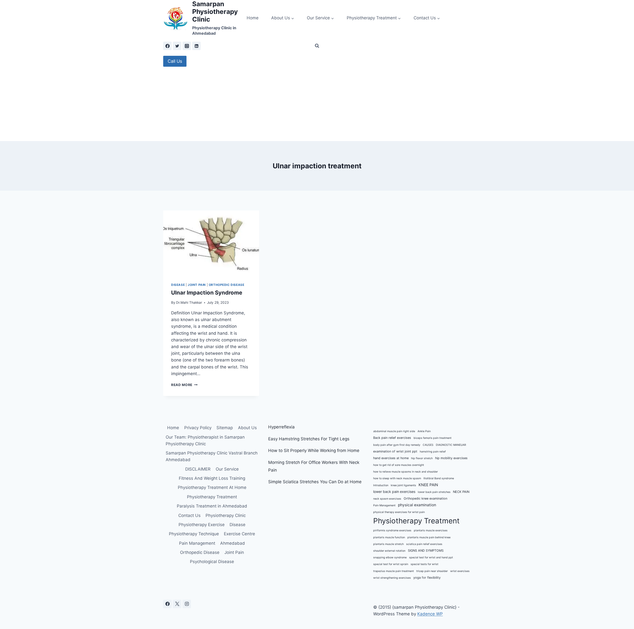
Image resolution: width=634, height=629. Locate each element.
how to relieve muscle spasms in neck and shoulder (405, 471)
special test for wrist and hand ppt (431, 557)
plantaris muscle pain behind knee (428, 537)
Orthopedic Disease (226, 285)
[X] (177, 604)
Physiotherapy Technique (194, 533)
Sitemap (224, 427)
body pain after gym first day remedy (396, 445)
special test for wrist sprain (390, 564)
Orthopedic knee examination (425, 498)
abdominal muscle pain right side (394, 431)
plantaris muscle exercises (431, 530)
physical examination (417, 505)
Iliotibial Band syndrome (438, 478)
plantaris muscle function (389, 537)
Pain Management (197, 543)
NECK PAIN (461, 492)
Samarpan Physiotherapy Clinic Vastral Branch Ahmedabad (212, 456)
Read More (184, 385)
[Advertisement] (317, 104)
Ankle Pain (424, 431)
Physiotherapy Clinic (226, 515)
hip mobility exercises (451, 458)
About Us (247, 427)
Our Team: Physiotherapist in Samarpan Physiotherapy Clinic (205, 440)
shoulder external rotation (389, 550)
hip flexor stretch (422, 458)
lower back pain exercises (394, 491)
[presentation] (211, 242)
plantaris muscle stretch (388, 544)
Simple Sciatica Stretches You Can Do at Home (315, 481)
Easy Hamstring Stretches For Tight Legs (308, 438)
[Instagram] (187, 46)
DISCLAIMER (198, 469)
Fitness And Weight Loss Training (212, 478)
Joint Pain (197, 285)
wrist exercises (460, 571)
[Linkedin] (196, 46)
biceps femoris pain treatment (432, 438)
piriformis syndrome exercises (392, 530)
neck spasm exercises (387, 498)
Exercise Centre (239, 533)
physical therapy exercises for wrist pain (399, 512)
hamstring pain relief (433, 451)
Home (253, 17)
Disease (178, 285)
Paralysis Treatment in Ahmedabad (212, 506)
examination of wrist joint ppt (395, 451)
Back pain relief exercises (392, 438)
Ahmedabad (232, 543)
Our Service (227, 469)
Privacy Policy (197, 427)
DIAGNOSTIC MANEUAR (451, 445)
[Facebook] (167, 46)
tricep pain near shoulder (432, 571)
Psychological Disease (212, 561)
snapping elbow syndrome (390, 557)
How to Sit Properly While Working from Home (313, 450)
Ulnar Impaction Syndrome (206, 292)
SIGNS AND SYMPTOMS (426, 550)
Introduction (380, 485)
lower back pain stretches (434, 492)
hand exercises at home (391, 458)
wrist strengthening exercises (392, 577)
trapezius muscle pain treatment (393, 571)
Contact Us (189, 515)
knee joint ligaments (403, 485)
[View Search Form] (317, 45)
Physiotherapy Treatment (212, 496)
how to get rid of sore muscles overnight (398, 465)
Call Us (175, 61)
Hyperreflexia (281, 426)
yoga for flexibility (427, 577)
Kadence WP (430, 613)
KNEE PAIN (428, 484)
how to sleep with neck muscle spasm (397, 478)
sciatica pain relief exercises (424, 544)
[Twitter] (177, 46)
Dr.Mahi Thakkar (189, 302)
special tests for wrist (424, 564)
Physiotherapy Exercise (202, 524)
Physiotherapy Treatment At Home (212, 487)
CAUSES (428, 445)
